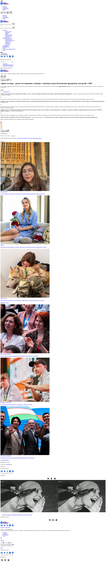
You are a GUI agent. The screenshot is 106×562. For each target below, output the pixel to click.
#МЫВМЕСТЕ (6, 46)
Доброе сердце (8, 31)
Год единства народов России (9, 49)
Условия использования (22, 138)
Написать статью (4, 54)
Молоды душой (8, 35)
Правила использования (8, 65)
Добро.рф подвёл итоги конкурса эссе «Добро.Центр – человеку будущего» (16, 404)
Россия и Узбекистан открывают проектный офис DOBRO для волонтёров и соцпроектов (19, 356)
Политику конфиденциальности (35, 138)
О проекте (5, 63)
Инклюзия (7, 36)
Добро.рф (9, 354)
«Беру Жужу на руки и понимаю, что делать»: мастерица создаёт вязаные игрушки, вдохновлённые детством (23, 247)
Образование (5, 8)
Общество (2, 78)
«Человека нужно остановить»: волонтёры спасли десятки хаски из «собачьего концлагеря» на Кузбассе (22, 300)
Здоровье (7, 43)
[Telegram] (54, 478)
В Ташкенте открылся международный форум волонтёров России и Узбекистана (17, 457)
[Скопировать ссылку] (57, 478)
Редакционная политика (8, 64)
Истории (5, 6)
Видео (4, 50)
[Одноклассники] (51, 478)
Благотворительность (9, 40)
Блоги (4, 9)
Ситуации (5, 7)
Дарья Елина (9, 464)
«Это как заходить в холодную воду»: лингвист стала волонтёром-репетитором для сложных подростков (22, 193)
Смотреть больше (4, 302)
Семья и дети (8, 41)
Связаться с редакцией (5, 527)
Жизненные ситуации (7, 38)
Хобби (6, 33)
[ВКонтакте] (48, 478)
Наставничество (8, 34)
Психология (7, 44)
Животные (7, 32)
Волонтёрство (8, 39)
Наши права (7, 42)
